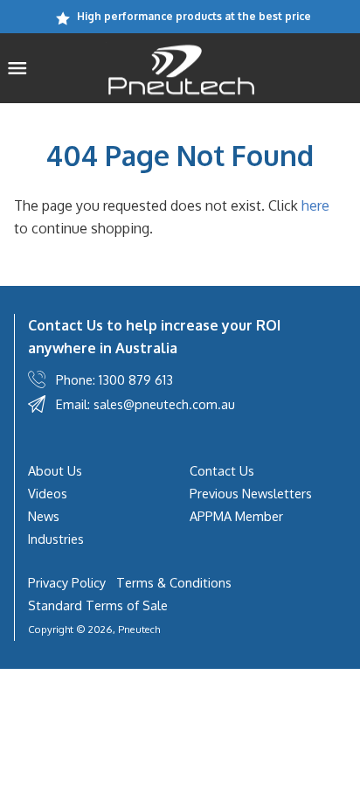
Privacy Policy (67, 582)
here (315, 205)
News (43, 516)
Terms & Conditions (174, 582)
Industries (56, 538)
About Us (55, 470)
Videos (47, 493)
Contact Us (222, 470)
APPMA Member (236, 516)
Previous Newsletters (251, 493)
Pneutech (139, 629)
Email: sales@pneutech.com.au (145, 404)
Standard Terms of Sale (98, 605)
